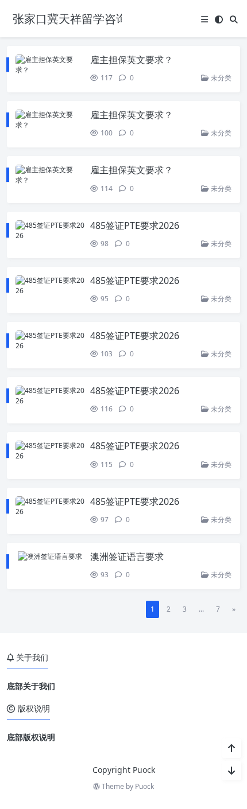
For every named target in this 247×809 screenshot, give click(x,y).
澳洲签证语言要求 (127, 556)
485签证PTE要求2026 (134, 225)
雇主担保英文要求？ (131, 59)
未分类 (220, 78)
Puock (144, 786)
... (201, 609)
